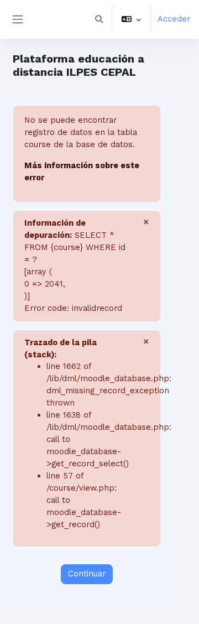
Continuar (87, 574)
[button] (99, 19)
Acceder (174, 19)
